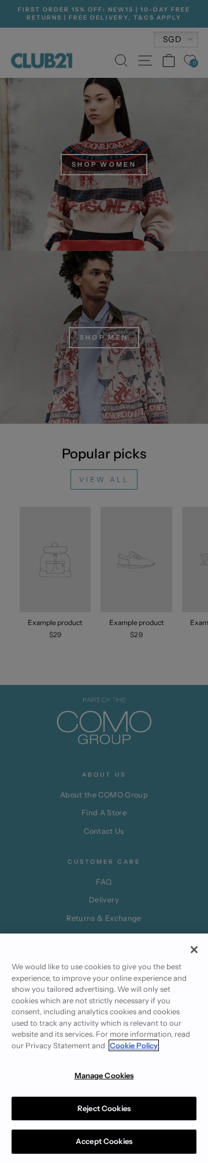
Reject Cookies (104, 1108)
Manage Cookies (104, 1075)
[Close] (194, 949)
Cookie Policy (134, 1045)
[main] (104, 1048)
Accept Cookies (104, 1141)
